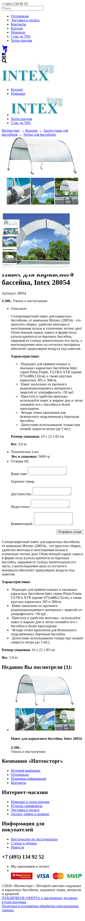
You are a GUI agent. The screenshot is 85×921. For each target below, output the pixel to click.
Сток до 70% (21, 36)
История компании (25, 770)
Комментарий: (22, 524)
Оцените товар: (23, 481)
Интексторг (11, 130)
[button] (9, 226)
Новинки (18, 32)
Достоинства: (21, 494)
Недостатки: (20, 507)
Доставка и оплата (25, 20)
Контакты (18, 24)
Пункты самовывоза (26, 806)
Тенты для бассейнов (39, 134)
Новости (17, 847)
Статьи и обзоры (24, 843)
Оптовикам (20, 16)
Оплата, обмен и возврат (30, 814)
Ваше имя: (19, 474)
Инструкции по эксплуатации (34, 839)
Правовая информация (28, 779)
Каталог (17, 28)
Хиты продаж (21, 40)
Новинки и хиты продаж (30, 802)
